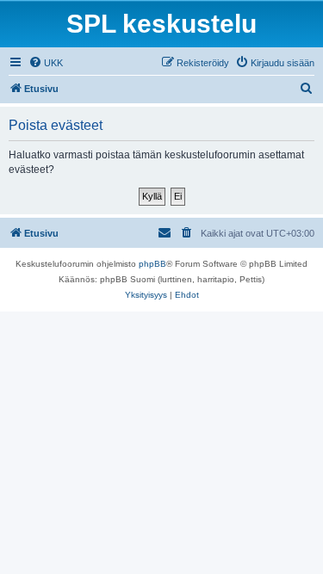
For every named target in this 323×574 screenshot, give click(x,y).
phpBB (152, 263)
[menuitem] (45, 62)
